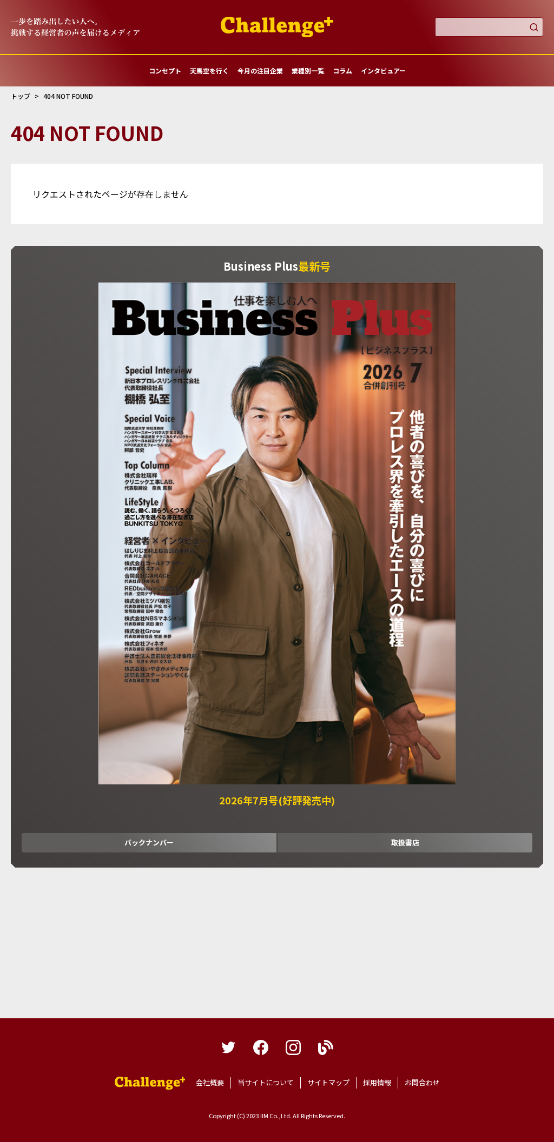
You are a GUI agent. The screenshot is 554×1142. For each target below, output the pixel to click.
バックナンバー (149, 842)
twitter (228, 1047)
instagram (293, 1047)
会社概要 (210, 1082)
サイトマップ (328, 1082)
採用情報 (377, 1082)
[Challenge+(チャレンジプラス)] (277, 27)
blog (325, 1047)
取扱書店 (405, 842)
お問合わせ (422, 1082)
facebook (260, 1047)
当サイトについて (266, 1082)
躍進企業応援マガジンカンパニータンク (150, 1083)
